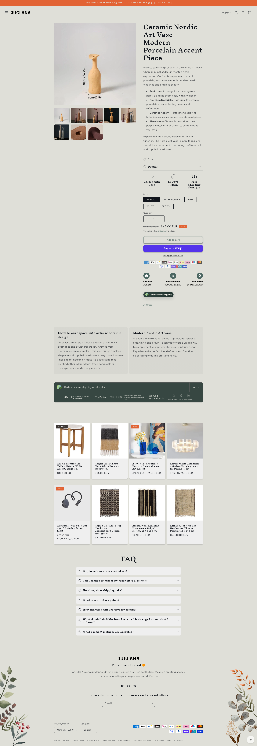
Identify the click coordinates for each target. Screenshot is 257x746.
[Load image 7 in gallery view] (78, 132)
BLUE (190, 199)
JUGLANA (65, 740)
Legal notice (159, 740)
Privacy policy (93, 740)
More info (196, 387)
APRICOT (151, 199)
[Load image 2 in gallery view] (78, 115)
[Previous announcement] (6, 3)
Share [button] (149, 305)
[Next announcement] (251, 3)
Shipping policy (125, 740)
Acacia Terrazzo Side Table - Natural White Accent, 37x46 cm (69, 466)
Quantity (147, 213)
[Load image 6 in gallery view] (61, 132)
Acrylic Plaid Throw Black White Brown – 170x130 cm (107, 466)
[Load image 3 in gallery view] (95, 115)
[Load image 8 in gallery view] (95, 132)
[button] (6, 12)
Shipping (162, 231)
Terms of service (108, 740)
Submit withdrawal (175, 740)
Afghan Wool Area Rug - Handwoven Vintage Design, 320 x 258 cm (184, 528)
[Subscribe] (152, 703)
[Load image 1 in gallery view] (61, 115)
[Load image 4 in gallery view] (111, 115)
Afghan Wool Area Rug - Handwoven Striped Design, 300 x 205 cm (146, 528)
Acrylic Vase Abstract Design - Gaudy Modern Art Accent (146, 466)
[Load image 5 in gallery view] (128, 115)
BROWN (166, 206)
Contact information (142, 740)
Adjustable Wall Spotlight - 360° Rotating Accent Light (72, 528)
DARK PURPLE (172, 199)
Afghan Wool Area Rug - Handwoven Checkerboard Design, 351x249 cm (109, 530)
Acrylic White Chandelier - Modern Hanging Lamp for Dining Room (184, 466)
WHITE (150, 206)
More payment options (173, 255)
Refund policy (78, 740)
